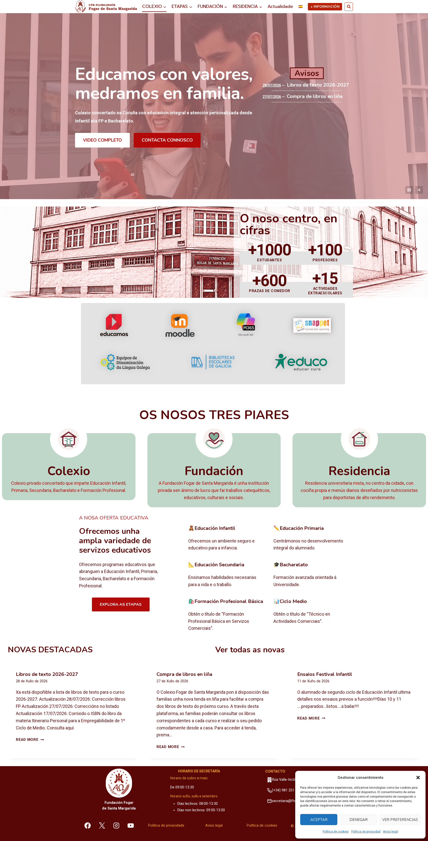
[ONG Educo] (301, 362)
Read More (30, 740)
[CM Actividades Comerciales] (312, 615)
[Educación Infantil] (227, 538)
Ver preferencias (400, 819)
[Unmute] (419, 190)
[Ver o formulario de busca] (349, 6)
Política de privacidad (365, 831)
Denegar (358, 819)
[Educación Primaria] (312, 538)
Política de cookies (336, 831)
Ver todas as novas (250, 649)
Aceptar (318, 819)
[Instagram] (116, 825)
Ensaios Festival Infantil (324, 674)
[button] (418, 777)
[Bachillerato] (312, 575)
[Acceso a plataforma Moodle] (180, 325)
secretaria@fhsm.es (288, 801)
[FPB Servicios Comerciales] (227, 615)
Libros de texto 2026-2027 (318, 85)
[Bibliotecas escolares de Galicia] (213, 362)
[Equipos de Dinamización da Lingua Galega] (125, 362)
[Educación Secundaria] (227, 575)
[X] (102, 825)
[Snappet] (312, 325)
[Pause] (409, 190)
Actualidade (280, 6)
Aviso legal (390, 831)
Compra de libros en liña (315, 96)
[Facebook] (87, 825)
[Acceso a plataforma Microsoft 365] (246, 325)
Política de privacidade (166, 825)
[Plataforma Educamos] (114, 325)
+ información (325, 6)
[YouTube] (130, 825)
